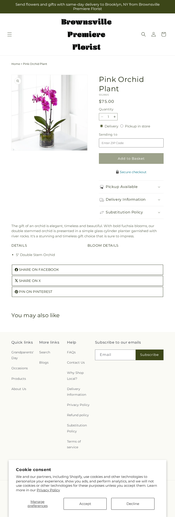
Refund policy (78, 415)
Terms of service (74, 444)
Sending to (115, 134)
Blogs (44, 362)
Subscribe (149, 354)
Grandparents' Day (22, 355)
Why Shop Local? (75, 375)
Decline (132, 504)
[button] (10, 34)
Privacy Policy (48, 490)
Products (18, 379)
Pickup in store (137, 126)
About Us (18, 389)
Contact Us (76, 362)
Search (44, 352)
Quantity (106, 109)
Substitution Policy (77, 428)
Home (15, 64)
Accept (85, 504)
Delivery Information (76, 392)
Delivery (112, 126)
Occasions (19, 368)
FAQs (71, 352)
